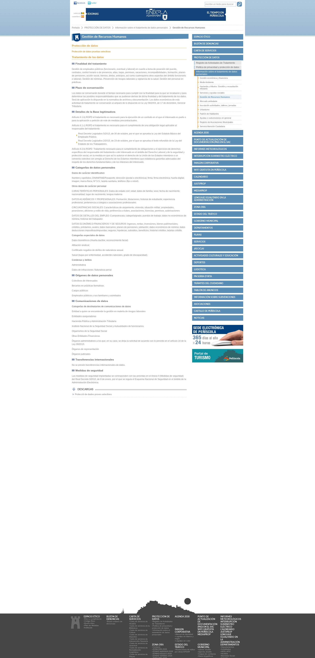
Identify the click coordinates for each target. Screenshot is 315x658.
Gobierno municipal (206, 221)
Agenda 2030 (201, 133)
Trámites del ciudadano (208, 283)
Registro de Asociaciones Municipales (216, 122)
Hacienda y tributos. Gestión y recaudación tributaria (219, 87)
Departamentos (203, 228)
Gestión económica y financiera (214, 78)
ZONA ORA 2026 (160, 649)
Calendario (201, 177)
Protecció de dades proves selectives (93, 394)
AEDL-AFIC (226, 651)
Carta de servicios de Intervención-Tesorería (138, 640)
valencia (77, 13)
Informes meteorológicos (210, 149)
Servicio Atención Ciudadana (212, 126)
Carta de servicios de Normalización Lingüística (138, 650)
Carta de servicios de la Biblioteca (139, 627)
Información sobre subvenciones (214, 297)
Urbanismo (204, 109)
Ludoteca (200, 269)
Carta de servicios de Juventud (138, 644)
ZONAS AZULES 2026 (162, 654)
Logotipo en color (183, 641)
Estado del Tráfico (205, 214)
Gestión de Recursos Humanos (189, 27)
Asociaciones (202, 304)
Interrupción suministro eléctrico (215, 156)
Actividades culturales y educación (216, 256)
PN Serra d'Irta (203, 276)
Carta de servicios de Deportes (138, 636)
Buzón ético (89, 623)
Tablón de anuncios (206, 290)
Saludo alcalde (204, 650)
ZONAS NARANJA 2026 (163, 651)
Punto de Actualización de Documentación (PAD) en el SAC (212, 141)
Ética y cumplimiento (93, 619)
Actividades (226, 649)
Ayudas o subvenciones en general (215, 118)
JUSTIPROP (200, 184)
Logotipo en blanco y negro (184, 637)
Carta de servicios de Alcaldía (138, 622)
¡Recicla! (199, 249)
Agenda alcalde (205, 652)
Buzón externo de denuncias (114, 622)
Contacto (156, 647)
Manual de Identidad (184, 634)
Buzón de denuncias (206, 44)
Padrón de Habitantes (209, 114)
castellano (76, 16)
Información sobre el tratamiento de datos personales (141, 27)
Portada (76, 27)
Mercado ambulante (208, 101)
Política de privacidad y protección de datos (217, 67)
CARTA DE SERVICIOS (205, 51)
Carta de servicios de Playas (138, 655)
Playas (198, 235)
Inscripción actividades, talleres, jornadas (218, 105)
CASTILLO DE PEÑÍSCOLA (207, 311)
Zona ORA (199, 207)
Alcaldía (224, 654)
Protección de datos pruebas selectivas (91, 51)
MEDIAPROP (200, 191)
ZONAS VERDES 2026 (162, 656)
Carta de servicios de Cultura (138, 631)
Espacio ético (202, 37)
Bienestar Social (228, 656)
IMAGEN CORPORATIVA (206, 163)
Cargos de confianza (207, 654)
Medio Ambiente (207, 82)
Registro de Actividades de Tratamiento (215, 63)
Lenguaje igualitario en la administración (210, 199)
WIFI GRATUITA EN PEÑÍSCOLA (210, 170)
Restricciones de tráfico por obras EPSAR (185, 651)
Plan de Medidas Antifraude (91, 626)
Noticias (199, 318)
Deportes (199, 262)
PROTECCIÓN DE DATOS (97, 27)
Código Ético (89, 621)
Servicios (199, 242)
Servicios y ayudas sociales (212, 93)
